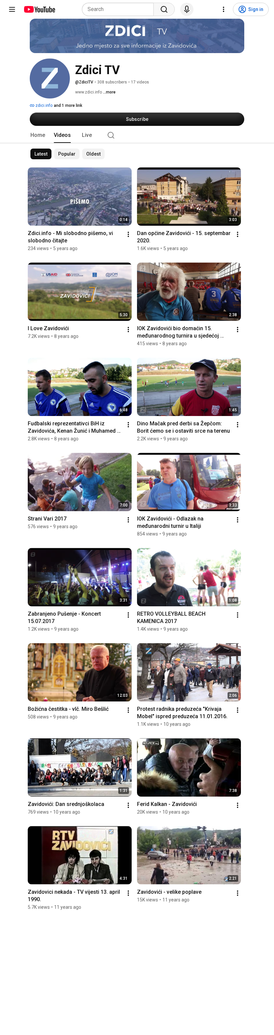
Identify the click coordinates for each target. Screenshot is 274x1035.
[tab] (38, 135)
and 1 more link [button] (68, 105)
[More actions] (128, 234)
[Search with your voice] (186, 9)
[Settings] (224, 9)
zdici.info (43, 105)
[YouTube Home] (39, 9)
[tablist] (137, 135)
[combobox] (120, 9)
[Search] (164, 9)
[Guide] (12, 9)
